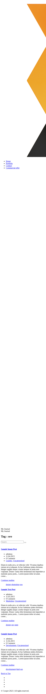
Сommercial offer (13, 168)
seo (21, 584)
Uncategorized (18, 561)
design (8, 584)
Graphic (9, 561)
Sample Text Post (8, 589)
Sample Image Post (9, 549)
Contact (9, 166)
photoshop (15, 584)
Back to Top (6, 673)
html (18, 669)
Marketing (10, 601)
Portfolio (9, 163)
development (11, 669)
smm (16, 625)
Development (11, 645)
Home (8, 161)
